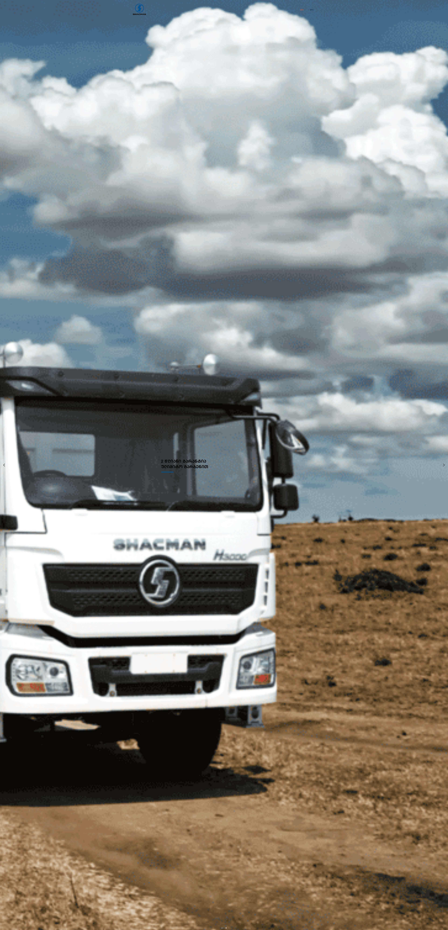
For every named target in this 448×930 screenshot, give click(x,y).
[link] (170, 460)
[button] (4, 465)
